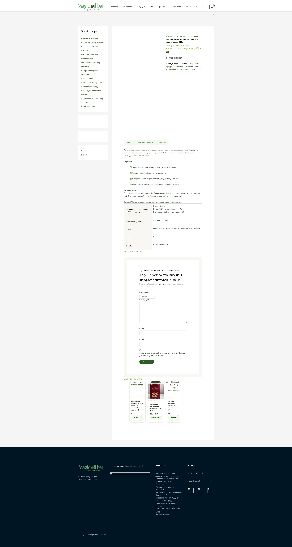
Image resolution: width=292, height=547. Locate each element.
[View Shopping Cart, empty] (211, 7)
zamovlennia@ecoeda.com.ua (200, 481)
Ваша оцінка (144, 292)
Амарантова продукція (90, 38)
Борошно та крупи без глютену (188, 67)
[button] (213, 15)
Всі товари (127, 7)
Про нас (161, 7)
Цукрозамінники (88, 106)
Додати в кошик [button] (137, 418)
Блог (151, 7)
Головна (114, 7)
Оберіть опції (155, 417)
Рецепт (84, 155)
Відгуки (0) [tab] (162, 142)
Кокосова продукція (89, 54)
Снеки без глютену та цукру (92, 83)
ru (197, 7)
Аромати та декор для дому (92, 42)
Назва (142, 328)
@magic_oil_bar (137, 466)
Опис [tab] (129, 142)
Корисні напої (87, 58)
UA (203, 7)
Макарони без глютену (90, 63)
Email (142, 339)
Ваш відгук (144, 300)
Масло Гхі (85, 67)
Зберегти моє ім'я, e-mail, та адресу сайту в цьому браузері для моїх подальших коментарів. (162, 354)
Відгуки (142, 7)
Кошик (188, 7)
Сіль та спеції (87, 78)
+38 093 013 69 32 (195, 473)
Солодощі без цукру (89, 87)
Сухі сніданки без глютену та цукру (181, 69)
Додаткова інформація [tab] (144, 142)
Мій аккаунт (176, 7)
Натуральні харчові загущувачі (168, 492)
